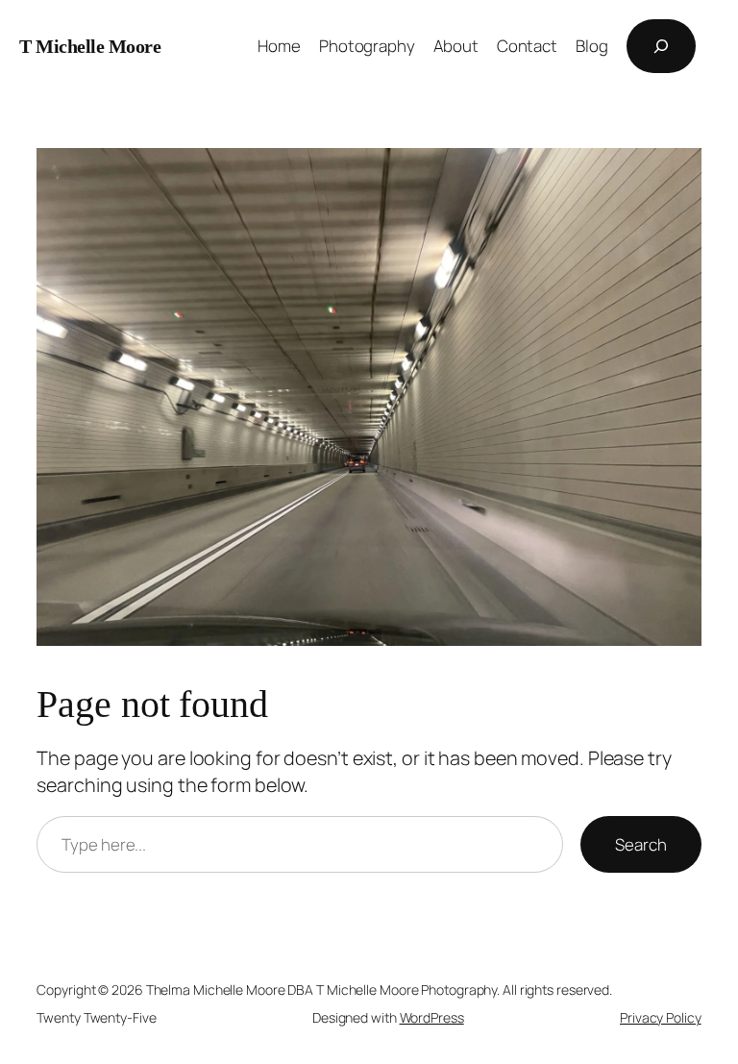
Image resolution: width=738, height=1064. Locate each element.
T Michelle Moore (89, 46)
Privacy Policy (660, 1017)
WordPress (432, 1017)
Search (640, 844)
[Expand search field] (661, 46)
